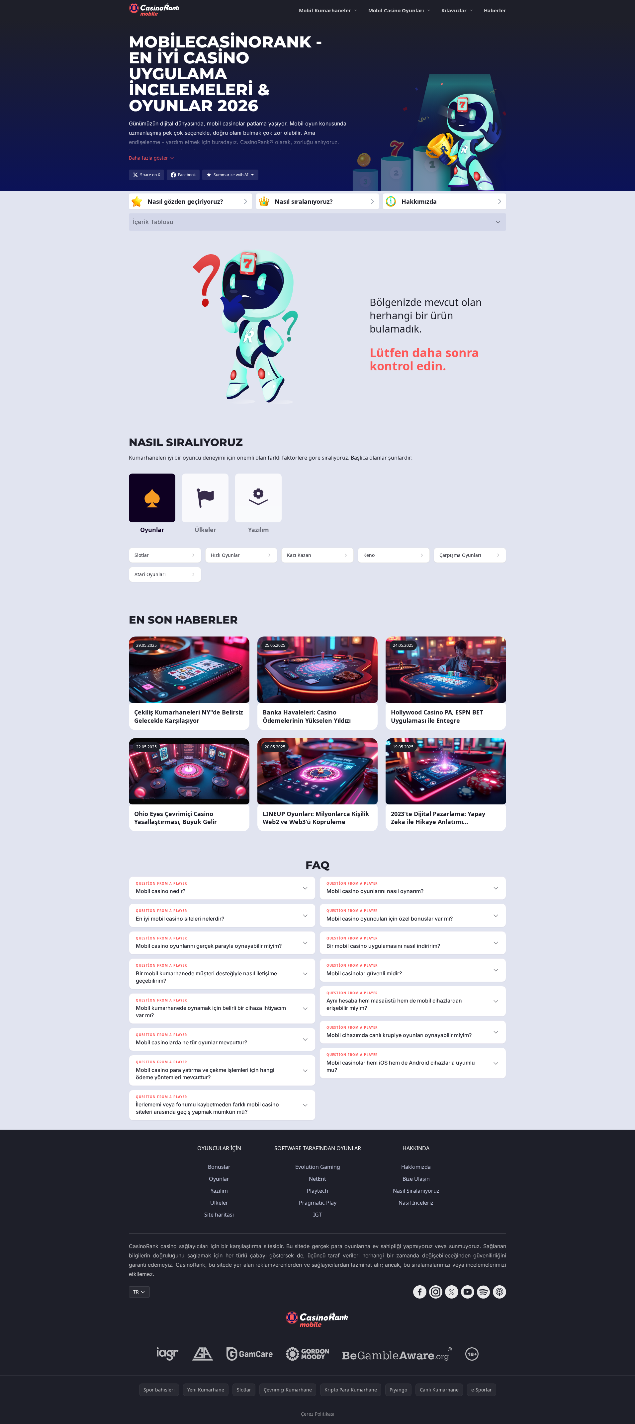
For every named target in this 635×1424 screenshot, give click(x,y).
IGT (317, 1214)
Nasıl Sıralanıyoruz (416, 1190)
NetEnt (317, 1178)
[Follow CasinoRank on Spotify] (483, 1292)
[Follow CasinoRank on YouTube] (467, 1292)
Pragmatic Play (317, 1202)
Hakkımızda (416, 1166)
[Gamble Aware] (397, 1354)
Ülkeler (219, 1202)
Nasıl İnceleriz (416, 1202)
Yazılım (219, 1190)
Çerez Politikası (317, 1414)
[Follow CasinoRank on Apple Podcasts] (499, 1292)
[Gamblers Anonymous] (202, 1354)
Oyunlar (219, 1178)
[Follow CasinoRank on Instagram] (435, 1292)
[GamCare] (250, 1354)
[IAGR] (168, 1354)
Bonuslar (219, 1166)
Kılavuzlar (454, 10)
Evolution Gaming (317, 1166)
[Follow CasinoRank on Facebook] (419, 1292)
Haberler (495, 10)
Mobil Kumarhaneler (325, 10)
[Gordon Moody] (307, 1354)
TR (136, 1292)
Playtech (317, 1190)
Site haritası (219, 1214)
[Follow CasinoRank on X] (451, 1292)
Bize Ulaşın (416, 1178)
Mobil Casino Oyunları (396, 10)
